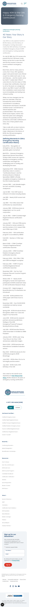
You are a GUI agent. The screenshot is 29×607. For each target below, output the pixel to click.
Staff (3, 502)
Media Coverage (6, 517)
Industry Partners (6, 525)
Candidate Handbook (7, 473)
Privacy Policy (15, 560)
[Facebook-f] (10, 586)
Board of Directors (6, 499)
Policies (4, 519)
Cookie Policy (5, 581)
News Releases (6, 514)
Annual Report (5, 522)
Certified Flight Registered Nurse (10, 420)
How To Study (5, 462)
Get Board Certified (7, 413)
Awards (4, 479)
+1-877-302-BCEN (14, 402)
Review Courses (6, 485)
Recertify (4, 441)
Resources (5, 458)
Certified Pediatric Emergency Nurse (11, 426)
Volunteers (4, 505)
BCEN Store (5, 488)
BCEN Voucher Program (8, 471)
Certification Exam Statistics (9, 508)
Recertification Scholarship (8, 451)
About (4, 495)
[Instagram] (13, 586)
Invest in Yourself (6, 434)
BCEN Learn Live (6, 468)
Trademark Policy (14, 581)
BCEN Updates (5, 511)
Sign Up (8, 565)
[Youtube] (19, 586)
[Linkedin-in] (16, 586)
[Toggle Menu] (25, 3)
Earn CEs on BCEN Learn (8, 465)
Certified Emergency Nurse (8, 417)
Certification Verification (8, 476)
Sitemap (4, 579)
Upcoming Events (6, 482)
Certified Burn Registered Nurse (10, 431)
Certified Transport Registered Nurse (11, 423)
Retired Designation (7, 448)
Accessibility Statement (13, 579)
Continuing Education (7, 445)
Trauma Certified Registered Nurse (10, 429)
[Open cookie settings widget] (2, 604)
